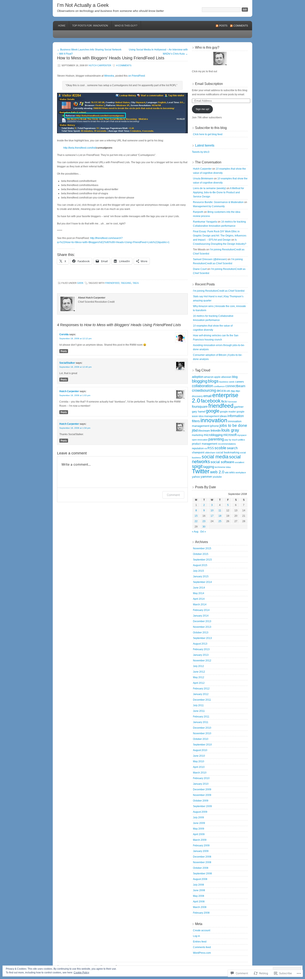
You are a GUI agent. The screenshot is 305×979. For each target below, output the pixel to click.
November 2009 (202, 795)
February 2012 (201, 688)
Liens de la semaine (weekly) (209, 188)
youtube (217, 476)
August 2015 (200, 565)
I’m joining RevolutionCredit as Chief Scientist (218, 290)
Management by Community (209, 206)
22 (196, 521)
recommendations (227, 444)
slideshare (210, 452)
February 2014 (201, 610)
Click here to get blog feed (207, 134)
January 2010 (201, 783)
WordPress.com (202, 952)
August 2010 (200, 750)
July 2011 (198, 705)
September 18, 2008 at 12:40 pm (75, 367)
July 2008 (198, 884)
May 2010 (198, 761)
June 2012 (199, 671)
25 (219, 521)
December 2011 (202, 699)
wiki (227, 472)
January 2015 (201, 576)
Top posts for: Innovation (90, 25)
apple (217, 377)
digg (233, 391)
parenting (216, 439)
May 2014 (198, 593)
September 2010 (202, 744)
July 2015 (198, 570)
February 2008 (201, 912)
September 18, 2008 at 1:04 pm (74, 428)
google (212, 411)
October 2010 (200, 739)
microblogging (213, 435)
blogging (199, 381)
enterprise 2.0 (215, 398)
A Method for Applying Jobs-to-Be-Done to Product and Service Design (218, 192)
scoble (220, 448)
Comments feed (202, 947)
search (232, 448)
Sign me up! (202, 109)
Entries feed (199, 941)
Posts (223, 25)
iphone (214, 425)
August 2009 (200, 811)
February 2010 (201, 778)
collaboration (202, 386)
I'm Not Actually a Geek (83, 5)
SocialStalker (67, 362)
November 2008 (202, 862)
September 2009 (202, 806)
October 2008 (200, 867)
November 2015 (202, 548)
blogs (213, 381)
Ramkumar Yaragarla (205, 221)
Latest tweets (204, 145)
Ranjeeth (198, 211)
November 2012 (202, 660)
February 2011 (201, 716)
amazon (209, 376)
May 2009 (198, 828)
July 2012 (198, 666)
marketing (197, 435)
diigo (237, 391)
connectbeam (235, 386)
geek (80, 283)
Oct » (203, 531)
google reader (228, 411)
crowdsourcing (204, 390)
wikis (232, 472)
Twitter (201, 471)
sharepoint (198, 452)
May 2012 (198, 677)
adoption (197, 376)
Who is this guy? (126, 25)
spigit (197, 466)
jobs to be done (233, 425)
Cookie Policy (81, 972)
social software (222, 462)
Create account (201, 930)
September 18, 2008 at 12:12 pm (75, 338)
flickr (224, 401)
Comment (173, 495)
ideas (223, 416)
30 (204, 526)
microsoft (230, 435)
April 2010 (199, 767)
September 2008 (202, 873)
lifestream (204, 430)
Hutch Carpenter (100, 65)
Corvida (64, 334)
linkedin (216, 430)
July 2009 (198, 817)
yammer (206, 476)
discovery (197, 396)
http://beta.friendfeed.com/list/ (79, 147)
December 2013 (202, 621)
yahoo (196, 476)
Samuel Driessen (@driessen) (210, 259)
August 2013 (200, 643)
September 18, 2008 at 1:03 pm (74, 395)
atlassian (226, 377)
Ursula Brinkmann (203, 178)
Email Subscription (209, 84)
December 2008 (202, 856)
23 (204, 521)
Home (62, 25)
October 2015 (200, 554)
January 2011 (200, 722)
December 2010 (202, 727)
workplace (240, 472)
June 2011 (199, 711)
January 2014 (201, 615)
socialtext (239, 462)
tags (136, 283)
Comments (240, 25)
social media (215, 456)
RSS (210, 448)
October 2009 (200, 800)
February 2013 (201, 649)
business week (226, 382)
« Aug (195, 531)
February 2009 (201, 845)
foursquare (200, 406)
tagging (126, 283)
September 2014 (202, 582)
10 (212, 510)
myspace (241, 435)
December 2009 (202, 789)
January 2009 (201, 851)
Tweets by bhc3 (200, 152)
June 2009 (199, 823)
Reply (64, 351)
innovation (213, 420)
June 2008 (199, 890)
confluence (219, 386)
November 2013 (202, 626)
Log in (196, 936)
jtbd (195, 430)
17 (212, 515)
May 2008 (198, 896)
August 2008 (200, 879)
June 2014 (199, 587)
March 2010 (199, 772)
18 (219, 515)
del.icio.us (223, 390)
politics (241, 439)
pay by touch (231, 439)
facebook (211, 401)
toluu (228, 467)
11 (219, 510)
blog (235, 376)
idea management (209, 416)
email (207, 396)
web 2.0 (217, 472)
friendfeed (112, 283)
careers (239, 381)
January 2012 (201, 694)
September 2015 (202, 559)
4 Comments (123, 65)
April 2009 (199, 834)
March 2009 (199, 839)
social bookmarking (227, 452)
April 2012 (199, 683)
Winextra (109, 75)
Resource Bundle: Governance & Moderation (218, 202)
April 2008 (199, 901)
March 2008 (199, 907)
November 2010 (202, 733)
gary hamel (198, 411)
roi (205, 448)
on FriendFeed (136, 75)
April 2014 (199, 598)
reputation (198, 448)
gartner (239, 406)
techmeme (220, 467)
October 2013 (200, 632)
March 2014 (199, 604)
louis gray (230, 430)
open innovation (200, 439)
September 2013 (202, 638)
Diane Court (200, 269)
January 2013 (201, 654)
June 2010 (199, 755)
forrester (232, 401)
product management (204, 443)
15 (196, 515)
